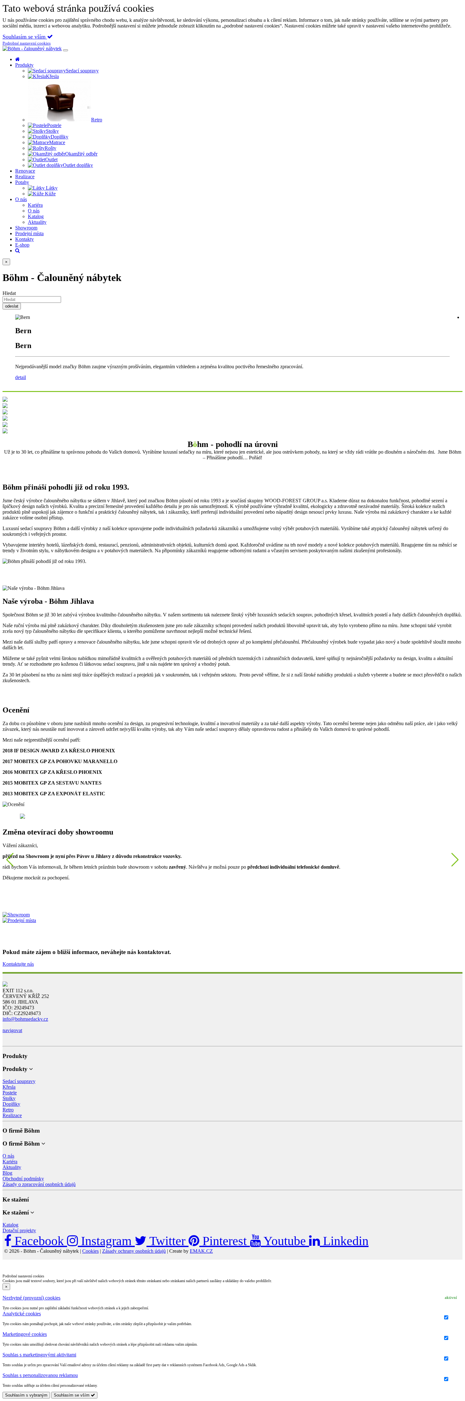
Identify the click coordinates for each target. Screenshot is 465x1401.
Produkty (24, 65)
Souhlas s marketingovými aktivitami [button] (39, 1354)
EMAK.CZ (201, 1251)
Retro (8, 1109)
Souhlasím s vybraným (26, 1395)
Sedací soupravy (19, 1081)
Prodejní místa (29, 233)
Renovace (25, 171)
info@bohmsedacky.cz (25, 1019)
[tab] (232, 1298)
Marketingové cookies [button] (25, 1334)
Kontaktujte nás (18, 964)
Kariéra (10, 1161)
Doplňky (11, 1104)
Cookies (90, 1251)
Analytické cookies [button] (22, 1313)
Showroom (26, 227)
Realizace (24, 176)
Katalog (10, 1224)
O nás (21, 199)
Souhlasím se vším (25, 37)
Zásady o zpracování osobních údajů (39, 1184)
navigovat (12, 1030)
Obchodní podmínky (23, 1178)
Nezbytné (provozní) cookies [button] (31, 1297)
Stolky (9, 1098)
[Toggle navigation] (65, 50)
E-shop (22, 245)
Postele (10, 1092)
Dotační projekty (19, 1230)
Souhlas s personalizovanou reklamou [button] (40, 1375)
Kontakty (24, 239)
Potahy (22, 182)
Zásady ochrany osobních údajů (134, 1251)
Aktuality (12, 1167)
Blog (7, 1173)
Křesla (9, 1087)
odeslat (11, 306)
